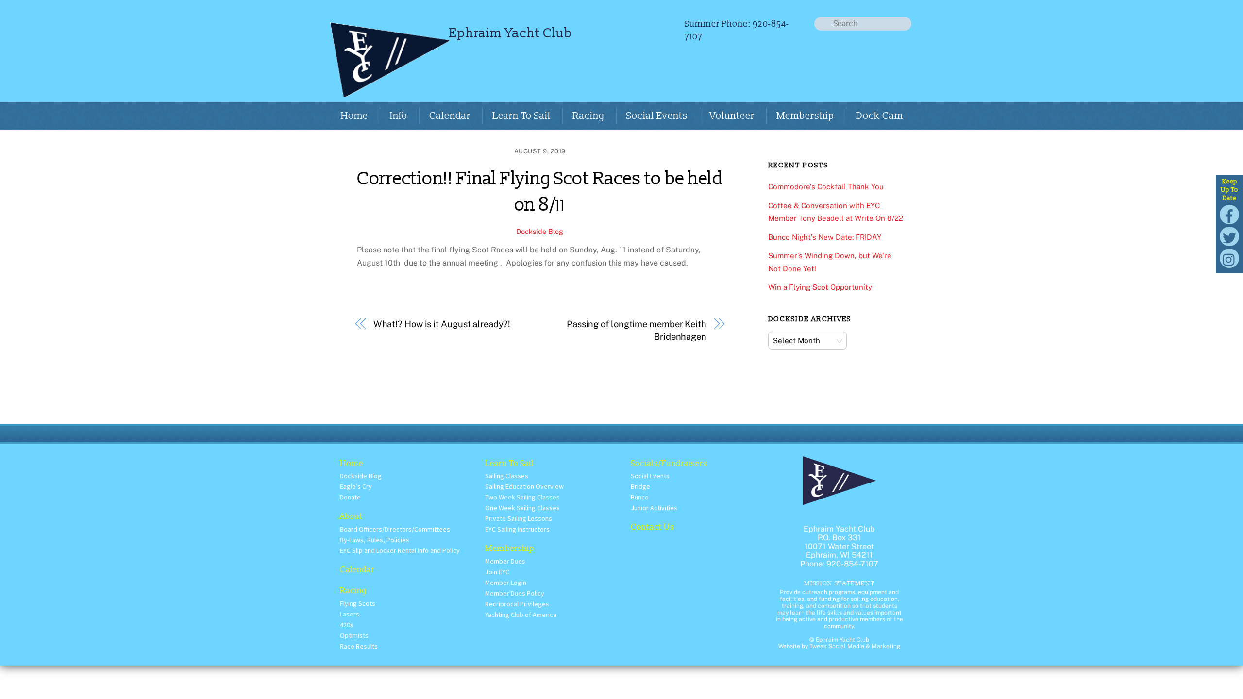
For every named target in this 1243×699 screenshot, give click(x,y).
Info (398, 116)
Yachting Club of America (520, 614)
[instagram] (1229, 257)
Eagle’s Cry (356, 486)
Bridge (640, 486)
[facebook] (1229, 213)
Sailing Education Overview (524, 486)
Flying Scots (357, 603)
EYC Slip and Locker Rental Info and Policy (400, 550)
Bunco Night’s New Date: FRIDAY (824, 237)
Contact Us (652, 527)
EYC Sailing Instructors (517, 529)
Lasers (349, 614)
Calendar (449, 116)
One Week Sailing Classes (522, 507)
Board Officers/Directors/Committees (395, 529)
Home (354, 116)
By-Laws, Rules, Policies (374, 539)
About (351, 516)
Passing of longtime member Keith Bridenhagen (636, 330)
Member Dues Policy (514, 593)
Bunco (640, 497)
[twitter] (1229, 235)
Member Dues (505, 561)
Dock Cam (879, 116)
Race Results (359, 646)
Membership (805, 116)
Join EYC (497, 571)
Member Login (505, 582)
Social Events (657, 116)
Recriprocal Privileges (517, 603)
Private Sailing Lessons (518, 518)
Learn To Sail (521, 116)
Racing (588, 116)
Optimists (354, 635)
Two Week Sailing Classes (522, 497)
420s (346, 624)
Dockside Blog (539, 231)
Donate (350, 497)
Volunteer (732, 116)
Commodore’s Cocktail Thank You (826, 187)
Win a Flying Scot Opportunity (820, 287)
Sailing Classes (506, 475)
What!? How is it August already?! (441, 324)
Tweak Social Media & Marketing (854, 646)
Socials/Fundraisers (669, 463)
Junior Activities (654, 507)
